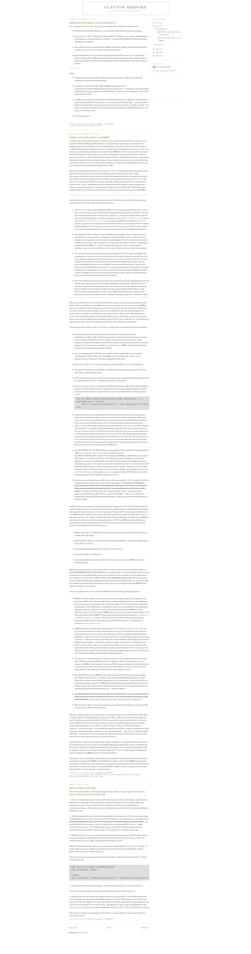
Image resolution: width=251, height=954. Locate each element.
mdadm (117, 774)
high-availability (102, 774)
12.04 (78, 774)
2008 (158, 55)
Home (109, 927)
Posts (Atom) (83, 932)
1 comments (109, 124)
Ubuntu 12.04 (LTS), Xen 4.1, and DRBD (89, 137)
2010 (158, 49)
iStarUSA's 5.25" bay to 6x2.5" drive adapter (93, 221)
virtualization (84, 776)
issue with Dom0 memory (83, 472)
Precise (124, 774)
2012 (158, 26)
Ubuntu (92, 125)
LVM (112, 774)
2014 (158, 22)
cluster (85, 774)
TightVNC (92, 364)
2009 (158, 52)
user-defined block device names (127, 628)
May (159, 44)
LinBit (89, 612)
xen (100, 776)
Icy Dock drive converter (134, 218)
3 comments (109, 772)
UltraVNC (129, 364)
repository (120, 612)
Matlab (85, 125)
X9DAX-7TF (114, 171)
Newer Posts (73, 927)
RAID (131, 774)
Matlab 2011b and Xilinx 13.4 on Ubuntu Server (92, 22)
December (161, 29)
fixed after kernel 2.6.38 (90, 623)
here (128, 240)
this (89, 116)
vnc (96, 776)
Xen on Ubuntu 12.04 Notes (82, 787)
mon (121, 742)
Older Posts (145, 927)
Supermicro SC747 (136, 179)
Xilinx (98, 125)
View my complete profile (164, 71)
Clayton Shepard (125, 7)
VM (93, 776)
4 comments (109, 919)
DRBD (74, 143)
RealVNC (81, 364)
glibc (78, 125)
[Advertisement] (164, 87)
